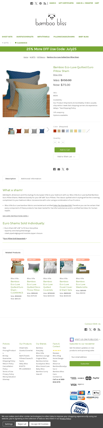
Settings (9, 424)
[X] (36, 3)
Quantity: (57, 138)
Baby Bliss (84, 37)
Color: (60, 127)
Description (10, 178)
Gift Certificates (66, 3)
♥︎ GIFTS (5, 43)
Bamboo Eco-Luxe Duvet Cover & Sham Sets (66, 285)
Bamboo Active (42, 361)
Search (52, 3)
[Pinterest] (40, 3)
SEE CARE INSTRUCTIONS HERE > (16, 216)
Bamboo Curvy (42, 371)
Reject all (22, 424)
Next (47, 129)
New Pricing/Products (9, 350)
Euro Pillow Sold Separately (14, 239)
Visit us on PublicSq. (87, 339)
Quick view (17, 264)
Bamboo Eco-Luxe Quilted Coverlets (48, 285)
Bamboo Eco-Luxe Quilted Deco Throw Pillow (33, 285)
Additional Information (31, 178)
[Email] (59, 169)
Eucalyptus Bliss (43, 364)
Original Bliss (41, 358)
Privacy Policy (8, 374)
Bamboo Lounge (42, 356)
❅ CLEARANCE (21, 43)
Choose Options (17, 270)
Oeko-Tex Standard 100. (62, 205)
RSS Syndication (9, 377)
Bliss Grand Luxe (42, 366)
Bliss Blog (57, 356)
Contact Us (57, 377)
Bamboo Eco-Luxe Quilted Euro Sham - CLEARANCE (17, 287)
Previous (4, 129)
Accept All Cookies (39, 424)
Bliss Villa (40, 353)
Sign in (79, 3)
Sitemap (6, 379)
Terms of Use (8, 371)
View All (39, 374)
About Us (56, 364)
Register (89, 3)
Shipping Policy (9, 361)
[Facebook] (31, 3)
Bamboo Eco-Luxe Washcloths (81, 284)
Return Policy (8, 364)
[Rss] (45, 3)
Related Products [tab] (12, 252)
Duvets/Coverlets (24, 37)
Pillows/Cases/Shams (64, 37)
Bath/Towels (43, 37)
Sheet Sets (7, 37)
